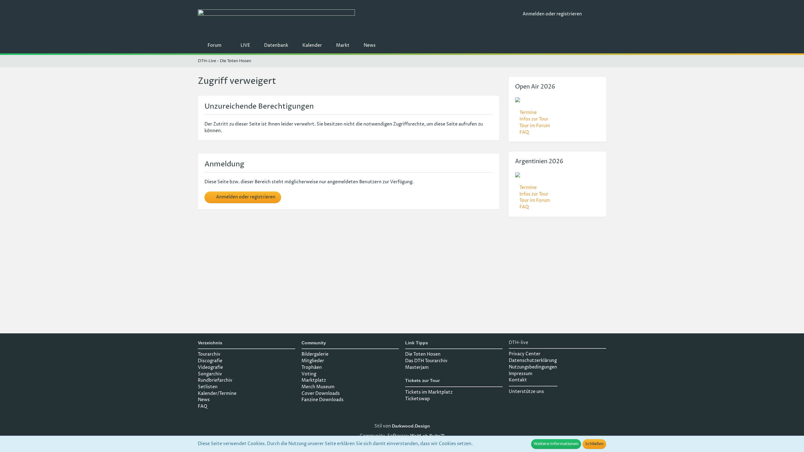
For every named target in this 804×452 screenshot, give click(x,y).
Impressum (520, 374)
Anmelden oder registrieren (552, 14)
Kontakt (518, 380)
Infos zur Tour (533, 119)
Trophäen (312, 367)
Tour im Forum (534, 126)
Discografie (210, 361)
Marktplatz (314, 380)
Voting (309, 374)
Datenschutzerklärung (533, 360)
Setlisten (208, 387)
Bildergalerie (315, 354)
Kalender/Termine (217, 393)
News (204, 400)
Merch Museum (318, 387)
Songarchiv (210, 374)
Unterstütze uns (526, 392)
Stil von (402, 426)
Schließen (594, 444)
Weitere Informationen (556, 444)
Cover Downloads (321, 393)
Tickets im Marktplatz (429, 392)
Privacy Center (525, 354)
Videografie (210, 367)
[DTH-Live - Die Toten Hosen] (358, 21)
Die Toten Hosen (423, 354)
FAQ (524, 132)
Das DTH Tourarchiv (426, 361)
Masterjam (417, 367)
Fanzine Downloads (323, 400)
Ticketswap (417, 399)
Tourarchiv (209, 354)
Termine (528, 113)
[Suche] (596, 14)
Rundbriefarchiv (215, 380)
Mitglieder (313, 361)
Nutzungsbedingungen (533, 367)
